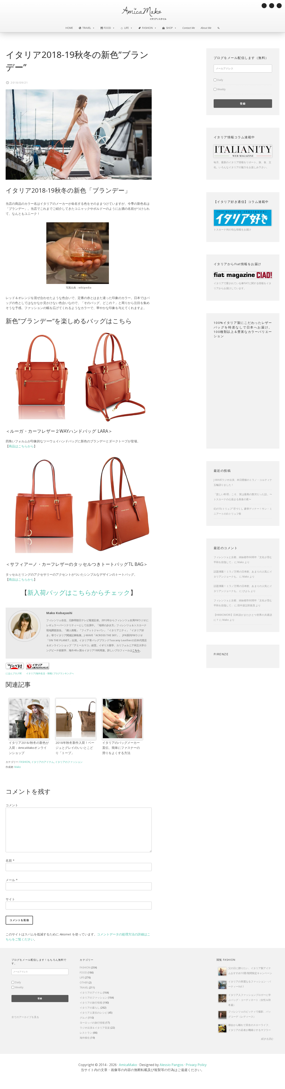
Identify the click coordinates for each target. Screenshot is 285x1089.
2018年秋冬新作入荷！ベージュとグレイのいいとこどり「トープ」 (74, 747)
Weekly (221, 89)
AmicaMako (128, 1064)
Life (126, 28)
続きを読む (267, 1039)
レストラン (86, 1032)
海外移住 (85, 1037)
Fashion (147, 28)
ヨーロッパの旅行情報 (92, 1022)
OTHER (84, 982)
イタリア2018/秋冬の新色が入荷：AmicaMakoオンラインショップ (29, 747)
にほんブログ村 (14, 673)
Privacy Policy (196, 1064)
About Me (206, 28)
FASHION (24, 762)
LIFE (82, 977)
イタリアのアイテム (42, 762)
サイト (10, 899)
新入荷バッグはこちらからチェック (78, 592)
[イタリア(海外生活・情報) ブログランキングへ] (37, 668)
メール (12, 880)
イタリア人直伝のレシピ (93, 1012)
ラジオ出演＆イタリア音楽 (95, 1027)
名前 (10, 860)
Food (107, 28)
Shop (169, 28)
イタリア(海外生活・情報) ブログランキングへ (50, 673)
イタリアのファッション (69, 762)
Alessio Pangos (171, 1064)
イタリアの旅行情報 (91, 1002)
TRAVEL (84, 987)
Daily (220, 80)
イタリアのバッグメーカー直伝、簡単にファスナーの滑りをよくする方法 (121, 747)
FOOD (83, 972)
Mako (240, 562)
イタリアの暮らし (90, 1007)
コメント (12, 805)
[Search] (218, 28)
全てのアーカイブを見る (25, 1017)
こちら (136, 650)
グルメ (83, 1017)
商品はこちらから (21, 446)
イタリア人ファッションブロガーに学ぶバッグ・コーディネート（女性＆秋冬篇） (249, 1000)
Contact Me (188, 28)
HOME (69, 28)
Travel (86, 28)
